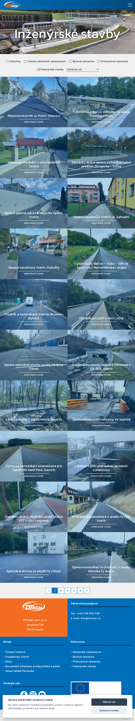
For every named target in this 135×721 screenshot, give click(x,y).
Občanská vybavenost (87, 652)
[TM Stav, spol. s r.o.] (50, 5)
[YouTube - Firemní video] (42, 694)
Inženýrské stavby (84, 666)
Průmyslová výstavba (86, 661)
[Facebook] (24, 694)
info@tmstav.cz (91, 618)
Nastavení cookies (109, 710)
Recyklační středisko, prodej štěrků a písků (32, 666)
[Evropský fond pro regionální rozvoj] (96, 684)
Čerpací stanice (15, 652)
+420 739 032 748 (88, 613)
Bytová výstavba (83, 657)
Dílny (8, 661)
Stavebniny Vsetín (17, 657)
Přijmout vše (109, 702)
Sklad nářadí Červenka (19, 671)
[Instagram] (33, 694)
